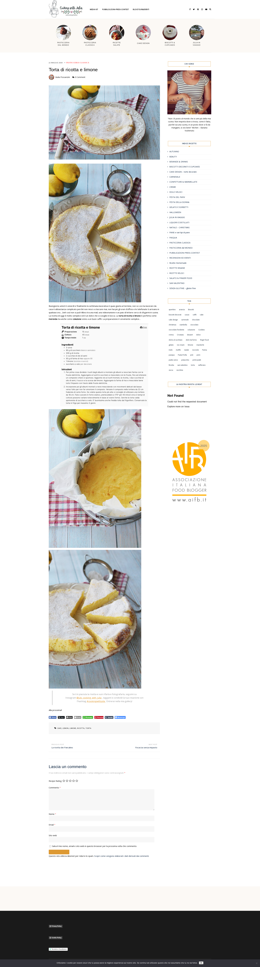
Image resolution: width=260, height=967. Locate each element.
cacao (187, 315)
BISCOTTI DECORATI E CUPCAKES (184, 166)
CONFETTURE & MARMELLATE (183, 182)
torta (88, 728)
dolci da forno (191, 340)
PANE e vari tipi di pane (179, 232)
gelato (171, 345)
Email (52, 824)
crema (171, 335)
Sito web (53, 835)
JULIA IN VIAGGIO (177, 217)
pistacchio (185, 360)
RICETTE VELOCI (176, 273)
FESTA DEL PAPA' (177, 197)
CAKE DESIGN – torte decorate (183, 172)
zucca (171, 370)
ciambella (183, 325)
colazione (191, 330)
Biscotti (191, 309)
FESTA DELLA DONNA (179, 202)
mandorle (200, 345)
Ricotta (80, 728)
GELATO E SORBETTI (178, 207)
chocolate (196, 320)
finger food (204, 340)
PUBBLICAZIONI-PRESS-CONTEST (184, 253)
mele (171, 350)
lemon (66, 728)
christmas (172, 325)
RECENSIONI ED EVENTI (180, 258)
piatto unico (173, 360)
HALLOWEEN (175, 212)
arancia (182, 309)
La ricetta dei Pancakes (62, 747)
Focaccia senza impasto (146, 747)
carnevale (185, 320)
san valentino (182, 365)
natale (186, 350)
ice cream (180, 345)
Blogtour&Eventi (141, 9)
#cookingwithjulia (96, 701)
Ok (201, 963)
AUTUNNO (174, 151)
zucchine (179, 370)
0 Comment (80, 77)
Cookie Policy (56, 938)
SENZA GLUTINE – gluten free (182, 288)
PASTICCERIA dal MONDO (181, 247)
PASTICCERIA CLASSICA (77, 63)
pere (198, 355)
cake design (173, 320)
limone (73, 728)
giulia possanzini (62, 77)
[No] (256, 963)
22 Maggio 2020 (56, 63)
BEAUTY (173, 156)
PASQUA (173, 237)
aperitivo (172, 309)
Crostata (180, 335)
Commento (55, 787)
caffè (194, 315)
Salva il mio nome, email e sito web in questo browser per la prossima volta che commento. (94, 846)
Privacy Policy (56, 926)
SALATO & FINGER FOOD (180, 278)
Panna (204, 350)
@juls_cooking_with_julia (89, 697)
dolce (198, 335)
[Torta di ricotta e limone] (104, 122)
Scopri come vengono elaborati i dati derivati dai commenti (121, 856)
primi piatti (197, 360)
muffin (178, 350)
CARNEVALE (174, 177)
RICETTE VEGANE (177, 268)
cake (59, 728)
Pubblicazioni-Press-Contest (115, 9)
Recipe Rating (55, 781)
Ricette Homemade (177, 263)
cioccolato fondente (176, 330)
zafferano (202, 365)
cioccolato (194, 325)
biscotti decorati (175, 315)
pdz (191, 355)
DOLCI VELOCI (175, 192)
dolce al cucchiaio (175, 340)
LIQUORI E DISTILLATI (179, 222)
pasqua (172, 355)
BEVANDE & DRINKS (178, 161)
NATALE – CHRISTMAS (179, 227)
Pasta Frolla (182, 355)
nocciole (195, 350)
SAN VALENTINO (176, 283)
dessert (190, 335)
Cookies (201, 330)
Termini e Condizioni (59, 949)
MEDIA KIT (94, 9)
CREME (172, 187)
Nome (52, 814)
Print (144, 327)
